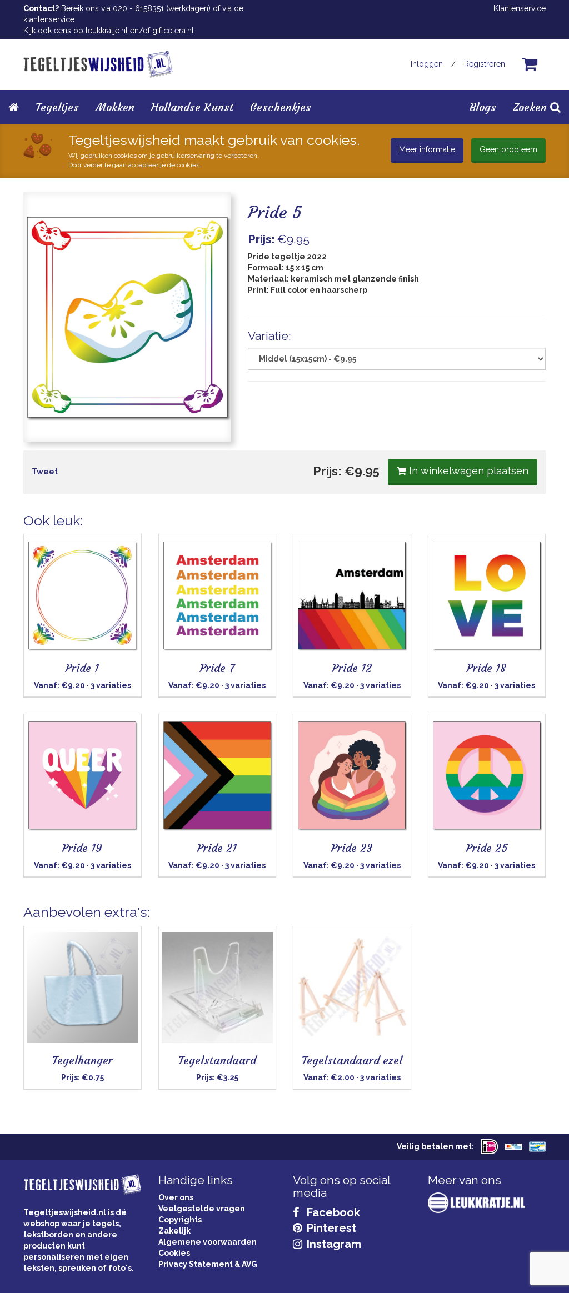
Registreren (484, 63)
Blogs (483, 107)
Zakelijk (174, 1230)
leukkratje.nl (107, 30)
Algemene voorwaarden (207, 1241)
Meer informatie (427, 149)
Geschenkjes (280, 107)
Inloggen (427, 63)
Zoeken (531, 107)
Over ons (175, 1197)
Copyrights (180, 1219)
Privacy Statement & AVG (207, 1264)
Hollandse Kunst (192, 107)
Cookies (174, 1253)
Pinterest (330, 1228)
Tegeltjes (57, 107)
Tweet (45, 471)
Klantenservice (519, 8)
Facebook (332, 1212)
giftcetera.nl (173, 30)
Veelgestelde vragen (201, 1208)
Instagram (332, 1244)
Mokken (115, 107)
